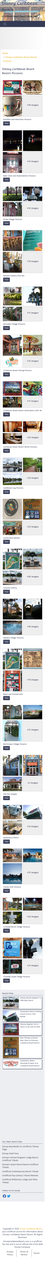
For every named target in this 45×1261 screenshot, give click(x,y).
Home (5, 53)
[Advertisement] (22, 38)
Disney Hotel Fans (10, 1153)
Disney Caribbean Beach (30, 1228)
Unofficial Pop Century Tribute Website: (20, 1175)
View (6, 123)
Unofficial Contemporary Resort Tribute (20, 1171)
